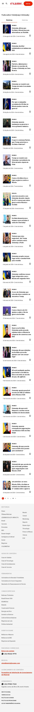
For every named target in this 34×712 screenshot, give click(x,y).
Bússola (3, 605)
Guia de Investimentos (8, 564)
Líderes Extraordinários (8, 618)
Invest (3, 540)
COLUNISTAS (5, 546)
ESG (2, 530)
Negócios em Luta (6, 621)
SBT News (24, 481)
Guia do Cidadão (6, 557)
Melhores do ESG (6, 638)
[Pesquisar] (6, 3)
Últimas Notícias (6, 514)
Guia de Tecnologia (7, 561)
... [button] (10, 498)
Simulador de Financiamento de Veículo (13, 584)
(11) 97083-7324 (10, 684)
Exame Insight (5, 533)
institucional (6, 692)
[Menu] (2, 3)
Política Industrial (7, 624)
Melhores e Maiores (7, 634)
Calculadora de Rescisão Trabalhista (12, 577)
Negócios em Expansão (8, 641)
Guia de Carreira (6, 567)
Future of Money (28, 532)
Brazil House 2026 (6, 598)
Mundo (25, 512)
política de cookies (7, 697)
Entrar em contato (7, 651)
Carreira (4, 524)
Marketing (26, 519)
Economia (4, 527)
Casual (25, 516)
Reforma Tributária (7, 595)
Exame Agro (26, 525)
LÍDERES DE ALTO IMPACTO (10, 517)
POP (24, 538)
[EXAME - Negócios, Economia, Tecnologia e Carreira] (16, 3)
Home (3, 511)
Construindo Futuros (7, 608)
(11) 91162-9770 (10, 654)
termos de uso (5, 694)
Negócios (4, 543)
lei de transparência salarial (10, 703)
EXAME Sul (4, 601)
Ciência (25, 535)
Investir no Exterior (7, 614)
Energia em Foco (6, 611)
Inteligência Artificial (7, 537)
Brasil (3, 521)
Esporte (25, 522)
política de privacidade (8, 700)
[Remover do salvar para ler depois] (30, 36)
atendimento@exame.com (10, 663)
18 (13, 498)
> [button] (15, 498)
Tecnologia (26, 528)
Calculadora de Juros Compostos (11, 581)
